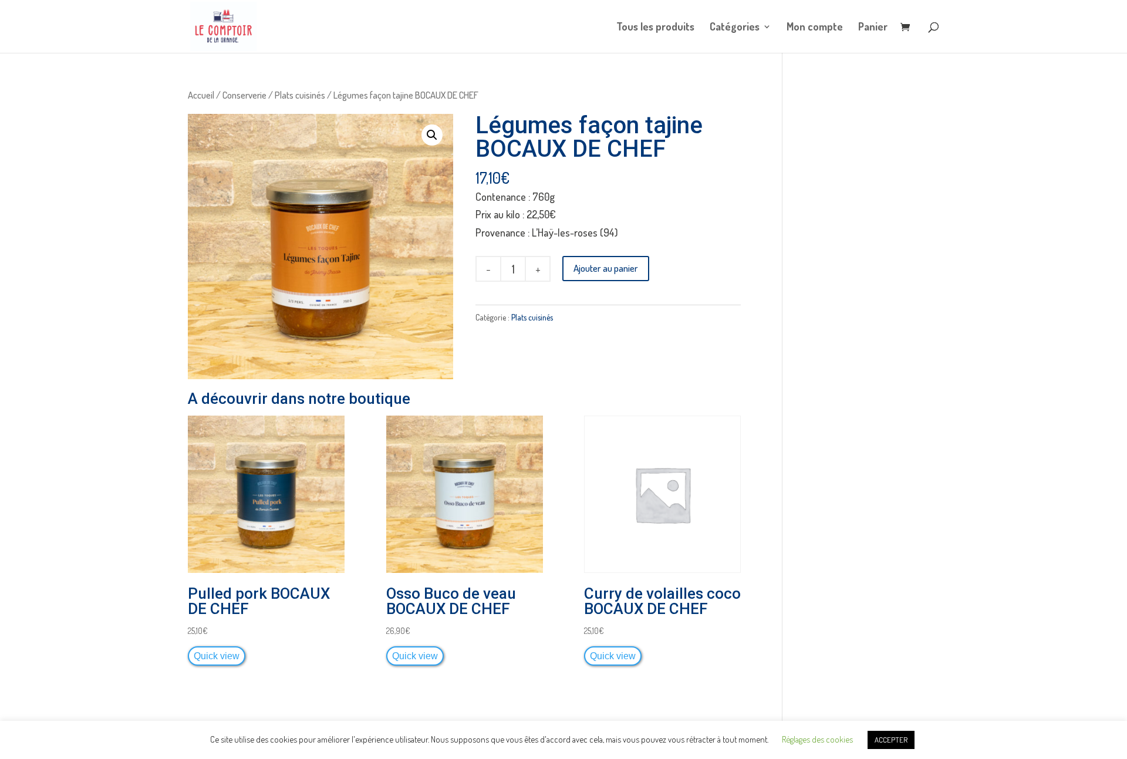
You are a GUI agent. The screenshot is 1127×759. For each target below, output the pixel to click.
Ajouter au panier (605, 268)
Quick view (216, 655)
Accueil (201, 95)
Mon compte (815, 27)
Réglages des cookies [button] (817, 739)
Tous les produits (655, 27)
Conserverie (244, 95)
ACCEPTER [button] (891, 739)
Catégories (735, 27)
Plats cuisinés (300, 95)
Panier (873, 27)
